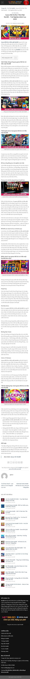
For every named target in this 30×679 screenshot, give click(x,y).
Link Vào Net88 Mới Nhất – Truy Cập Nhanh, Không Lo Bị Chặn (16, 499)
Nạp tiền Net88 (5, 643)
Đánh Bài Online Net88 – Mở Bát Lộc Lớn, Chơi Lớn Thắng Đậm (22, 485)
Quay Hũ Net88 (16, 457)
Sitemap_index (4, 651)
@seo (23, 23)
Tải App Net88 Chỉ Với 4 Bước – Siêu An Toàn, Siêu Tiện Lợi (17, 585)
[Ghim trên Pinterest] (19, 462)
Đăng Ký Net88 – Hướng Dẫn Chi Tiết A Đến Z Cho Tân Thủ (16, 578)
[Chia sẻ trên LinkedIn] (21, 462)
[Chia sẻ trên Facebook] (11, 462)
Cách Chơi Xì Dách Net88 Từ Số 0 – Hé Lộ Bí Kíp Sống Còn (16, 524)
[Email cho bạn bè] (16, 462)
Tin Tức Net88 (11, 8)
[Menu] (2, 2)
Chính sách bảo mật (6, 633)
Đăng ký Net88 (5, 638)
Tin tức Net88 (4, 648)
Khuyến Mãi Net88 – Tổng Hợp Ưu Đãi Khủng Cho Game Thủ (17, 560)
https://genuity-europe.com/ (14, 658)
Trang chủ (3, 8)
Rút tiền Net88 (5, 646)
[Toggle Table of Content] (14, 58)
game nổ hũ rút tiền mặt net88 (15, 469)
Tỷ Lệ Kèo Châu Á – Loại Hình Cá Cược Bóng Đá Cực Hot (7, 485)
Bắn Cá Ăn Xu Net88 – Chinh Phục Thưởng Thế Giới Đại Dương (16, 536)
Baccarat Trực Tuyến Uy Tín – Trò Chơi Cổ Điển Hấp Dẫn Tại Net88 (16, 518)
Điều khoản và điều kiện (7, 636)
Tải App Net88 (5, 641)
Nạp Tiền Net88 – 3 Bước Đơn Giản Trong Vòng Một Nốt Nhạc (16, 572)
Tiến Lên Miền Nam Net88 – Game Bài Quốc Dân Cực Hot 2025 (16, 530)
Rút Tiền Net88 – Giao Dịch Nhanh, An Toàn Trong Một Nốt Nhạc (16, 566)
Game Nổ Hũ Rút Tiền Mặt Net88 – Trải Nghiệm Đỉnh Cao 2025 (15, 548)
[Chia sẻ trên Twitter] (13, 462)
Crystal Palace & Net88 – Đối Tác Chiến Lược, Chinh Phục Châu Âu (16, 505)
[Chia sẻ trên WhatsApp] (8, 462)
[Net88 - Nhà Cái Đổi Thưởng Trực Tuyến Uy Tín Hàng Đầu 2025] (15, 2)
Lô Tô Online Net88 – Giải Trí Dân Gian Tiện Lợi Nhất (16, 512)
